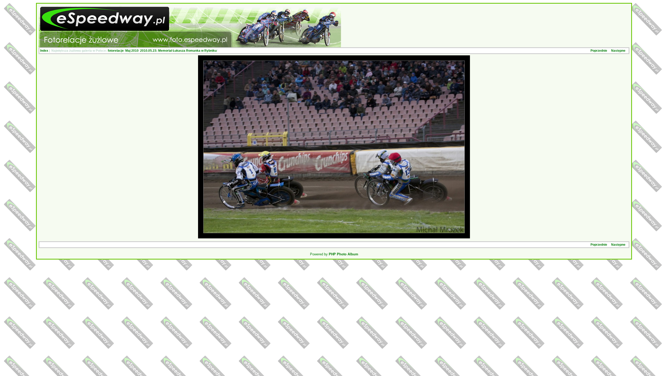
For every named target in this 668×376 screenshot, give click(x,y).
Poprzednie (599, 50)
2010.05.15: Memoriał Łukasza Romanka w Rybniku (178, 50)
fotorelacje (116, 50)
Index (44, 50)
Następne (618, 50)
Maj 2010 (132, 50)
